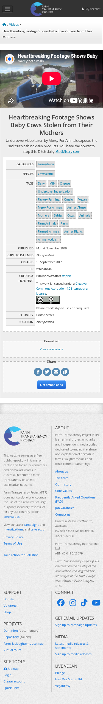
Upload (13, 668)
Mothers (43, 215)
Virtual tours (12, 650)
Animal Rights (73, 231)
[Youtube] (96, 603)
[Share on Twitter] (47, 372)
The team (61, 478)
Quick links (11, 688)
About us (61, 471)
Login (8, 675)
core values (12, 516)
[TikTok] (84, 603)
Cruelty (69, 199)
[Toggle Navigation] (7, 9)
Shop (7, 612)
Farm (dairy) (46, 164)
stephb (66, 276)
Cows (71, 215)
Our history (63, 484)
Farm (64, 223)
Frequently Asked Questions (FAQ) (75, 499)
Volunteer (11, 605)
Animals (84, 215)
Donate (9, 599)
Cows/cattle (46, 174)
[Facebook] (61, 603)
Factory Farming (49, 199)
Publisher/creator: (48, 276)
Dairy (41, 183)
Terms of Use (13, 543)
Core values (63, 491)
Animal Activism (48, 239)
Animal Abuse (76, 207)
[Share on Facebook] (38, 372)
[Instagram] (73, 603)
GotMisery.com (68, 151)
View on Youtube (51, 349)
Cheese (64, 183)
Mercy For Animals (50, 207)
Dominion (21, 630)
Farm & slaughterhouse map (24, 643)
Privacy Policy (13, 537)
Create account (14, 681)
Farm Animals (47, 223)
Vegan (82, 199)
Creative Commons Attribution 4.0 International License (62, 288)
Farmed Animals (49, 231)
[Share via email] (56, 372)
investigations (13, 529)
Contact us (62, 514)
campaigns (31, 524)
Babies (58, 215)
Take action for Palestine (21, 555)
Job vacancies (64, 508)
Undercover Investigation (55, 191)
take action (38, 529)
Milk (52, 183)
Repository (17, 637)
